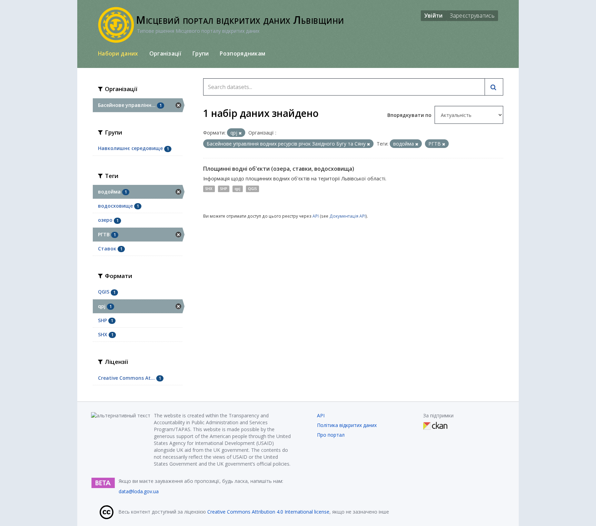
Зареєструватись (472, 15)
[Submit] (494, 87)
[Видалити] (240, 133)
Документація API (347, 216)
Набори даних (118, 53)
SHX (208, 188)
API (315, 216)
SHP (223, 188)
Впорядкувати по (410, 115)
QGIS (252, 188)
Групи (200, 53)
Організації (165, 53)
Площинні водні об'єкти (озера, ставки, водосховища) (278, 168)
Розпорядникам (242, 53)
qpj (237, 188)
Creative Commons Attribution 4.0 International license (268, 511)
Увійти (433, 15)
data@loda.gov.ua (139, 491)
